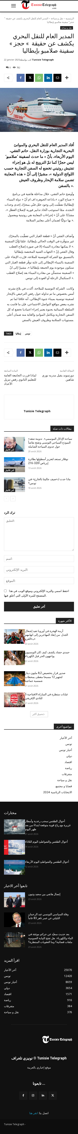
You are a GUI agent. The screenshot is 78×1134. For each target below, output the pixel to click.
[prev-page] (6, 498)
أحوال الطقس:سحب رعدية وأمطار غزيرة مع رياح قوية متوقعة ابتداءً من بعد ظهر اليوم (48, 825)
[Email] (57, 78)
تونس (27, 333)
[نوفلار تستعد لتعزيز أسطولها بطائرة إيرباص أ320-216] (14, 464)
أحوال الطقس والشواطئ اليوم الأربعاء (47, 861)
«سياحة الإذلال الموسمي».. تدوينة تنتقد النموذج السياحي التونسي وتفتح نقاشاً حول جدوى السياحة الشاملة (50, 442)
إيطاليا (18, 333)
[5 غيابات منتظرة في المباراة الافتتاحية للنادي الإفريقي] (14, 699)
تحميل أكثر (37, 714)
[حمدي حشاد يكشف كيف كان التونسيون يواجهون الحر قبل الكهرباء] (14, 657)
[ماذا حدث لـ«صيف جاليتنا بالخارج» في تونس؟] (14, 484)
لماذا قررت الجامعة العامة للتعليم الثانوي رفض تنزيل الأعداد (20, 380)
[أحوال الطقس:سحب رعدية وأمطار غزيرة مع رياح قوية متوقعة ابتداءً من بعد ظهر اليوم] (14, 826)
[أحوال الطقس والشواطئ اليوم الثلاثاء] (14, 847)
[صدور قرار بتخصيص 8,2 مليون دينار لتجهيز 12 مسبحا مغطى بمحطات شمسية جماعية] (14, 678)
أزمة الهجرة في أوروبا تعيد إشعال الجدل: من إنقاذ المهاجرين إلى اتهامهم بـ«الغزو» (46, 634)
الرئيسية (70, 18)
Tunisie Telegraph (43, 59)
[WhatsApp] (39, 78)
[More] (67, 78)
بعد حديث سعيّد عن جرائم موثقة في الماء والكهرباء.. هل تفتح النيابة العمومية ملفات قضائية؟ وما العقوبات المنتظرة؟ (50, 938)
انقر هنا (33, 1113)
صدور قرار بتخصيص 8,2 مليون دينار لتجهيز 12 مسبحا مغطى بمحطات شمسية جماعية (45, 676)
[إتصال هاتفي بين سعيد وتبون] (14, 899)
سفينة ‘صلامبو (17, 156)
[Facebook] (21, 78)
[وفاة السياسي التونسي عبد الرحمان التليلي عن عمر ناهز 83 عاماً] (14, 919)
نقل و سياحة (57, 18)
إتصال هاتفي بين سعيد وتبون (44, 894)
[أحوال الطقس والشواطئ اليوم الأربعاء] (14, 867)
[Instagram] (33, 1095)
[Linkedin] (48, 78)
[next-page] (12, 498)
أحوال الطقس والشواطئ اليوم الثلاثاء (46, 841)
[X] (30, 78)
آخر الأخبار (9, 449)
